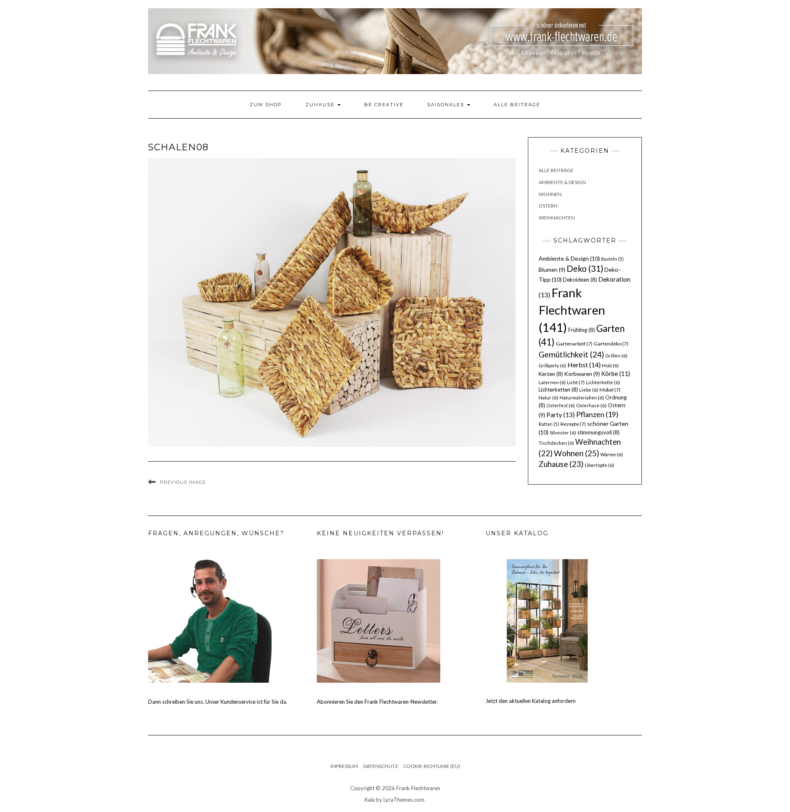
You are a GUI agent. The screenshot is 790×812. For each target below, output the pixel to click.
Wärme (611, 454)
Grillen (616, 355)
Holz (610, 365)
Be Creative (384, 104)
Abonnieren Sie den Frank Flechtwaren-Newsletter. (377, 701)
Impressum (344, 766)
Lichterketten (558, 389)
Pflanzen (597, 414)
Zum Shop (266, 104)
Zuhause (321, 104)
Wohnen (550, 194)
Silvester (563, 432)
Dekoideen (580, 279)
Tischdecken (556, 443)
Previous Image (183, 482)
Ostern (548, 206)
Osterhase (591, 405)
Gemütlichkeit (571, 354)
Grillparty (552, 365)
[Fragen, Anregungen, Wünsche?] (210, 620)
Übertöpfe (599, 465)
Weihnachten (557, 218)
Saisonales (446, 104)
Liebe (588, 389)
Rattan (549, 424)
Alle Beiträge (517, 104)
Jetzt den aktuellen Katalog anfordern (531, 701)
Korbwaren (582, 374)
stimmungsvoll (598, 432)
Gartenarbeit (574, 344)
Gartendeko (611, 344)
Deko (585, 268)
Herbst (584, 365)
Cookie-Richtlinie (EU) (431, 766)
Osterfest (560, 405)
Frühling (581, 330)
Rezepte (573, 424)
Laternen (552, 382)
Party (560, 414)
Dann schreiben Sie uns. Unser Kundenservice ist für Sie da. (217, 701)
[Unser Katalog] (547, 620)
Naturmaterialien (582, 397)
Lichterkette (603, 382)
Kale (370, 799)
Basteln (612, 258)
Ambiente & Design (562, 182)
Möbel (609, 390)
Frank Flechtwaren (572, 309)
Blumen (552, 269)
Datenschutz (380, 766)
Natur (548, 397)
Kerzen (551, 374)
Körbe (615, 373)
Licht (576, 382)
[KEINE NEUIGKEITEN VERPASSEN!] (378, 620)
